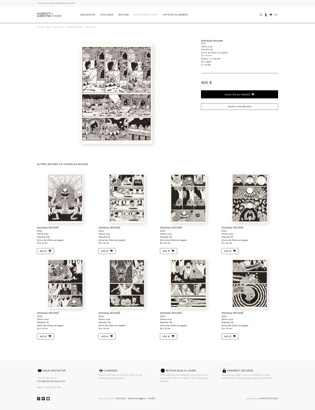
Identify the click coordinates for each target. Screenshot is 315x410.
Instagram (43, 398)
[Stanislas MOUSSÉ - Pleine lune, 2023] (65, 198)
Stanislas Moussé (212, 40)
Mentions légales (137, 398)
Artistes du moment (175, 14)
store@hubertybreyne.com (51, 381)
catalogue (106, 14)
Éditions (123, 14)
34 (56, 345)
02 (43, 345)
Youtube (48, 398)
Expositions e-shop (146, 14)
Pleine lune (59, 27)
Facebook (38, 398)
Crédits (151, 398)
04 (49, 345)
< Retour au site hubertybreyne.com (56, 3)
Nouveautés (87, 14)
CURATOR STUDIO (268, 398)
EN (275, 14)
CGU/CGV (121, 398)
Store (49, 27)
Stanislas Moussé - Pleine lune (81, 27)
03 (46, 345)
